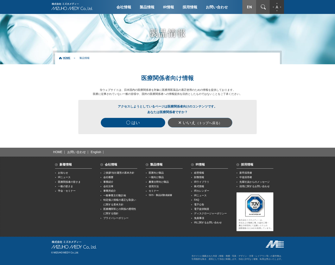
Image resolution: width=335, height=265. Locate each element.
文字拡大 (277, 7)
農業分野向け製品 (159, 181)
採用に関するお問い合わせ (254, 186)
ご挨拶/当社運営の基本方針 (118, 172)
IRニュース (64, 177)
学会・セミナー (67, 190)
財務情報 (199, 177)
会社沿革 (108, 186)
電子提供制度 (201, 209)
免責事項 (199, 218)
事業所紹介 (109, 190)
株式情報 (199, 186)
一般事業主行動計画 (114, 195)
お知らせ (63, 172)
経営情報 (199, 172)
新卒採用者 (245, 172)
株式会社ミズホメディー (72, 6)
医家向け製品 (156, 172)
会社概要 (108, 177)
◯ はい (133, 122)
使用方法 (154, 186)
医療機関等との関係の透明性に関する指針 (119, 211)
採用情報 (190, 7)
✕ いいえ (200, 122)
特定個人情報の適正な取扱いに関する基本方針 (119, 202)
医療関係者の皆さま (69, 181)
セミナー (154, 190)
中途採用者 (245, 177)
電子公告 (199, 204)
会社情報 (124, 7)
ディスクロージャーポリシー (210, 213)
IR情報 (168, 7)
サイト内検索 (263, 7)
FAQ (196, 199)
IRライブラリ (201, 181)
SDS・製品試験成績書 (160, 195)
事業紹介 (108, 181)
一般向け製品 (156, 177)
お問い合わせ (217, 7)
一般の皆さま (65, 186)
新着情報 (66, 164)
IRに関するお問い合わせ (208, 222)
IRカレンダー (201, 190)
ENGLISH (249, 7)
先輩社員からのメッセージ (254, 181)
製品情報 (147, 7)
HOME (66, 58)
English (96, 152)
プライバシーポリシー (116, 218)
